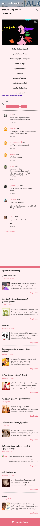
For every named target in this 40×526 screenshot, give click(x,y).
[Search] (37, 4)
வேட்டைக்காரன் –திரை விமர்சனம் (14, 375)
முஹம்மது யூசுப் (15, 185)
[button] (37, 10)
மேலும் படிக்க (34, 293)
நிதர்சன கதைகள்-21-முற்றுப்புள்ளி (15, 422)
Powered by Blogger (21, 522)
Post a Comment (9, 231)
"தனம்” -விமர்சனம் (9, 275)
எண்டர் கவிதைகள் (13, 106)
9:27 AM (12, 160)
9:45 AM (12, 226)
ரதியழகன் (13, 199)
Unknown (13, 128)
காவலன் (5, 496)
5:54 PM (12, 193)
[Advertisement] (20, 248)
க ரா (11, 114)
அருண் (12, 166)
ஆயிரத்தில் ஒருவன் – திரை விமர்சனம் (16, 398)
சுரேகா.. (12, 217)
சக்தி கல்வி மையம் (16, 142)
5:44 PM (12, 179)
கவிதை (23, 106)
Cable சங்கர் (13, 3)
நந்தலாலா (5, 325)
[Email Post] (7, 102)
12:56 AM (13, 122)
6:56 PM (12, 211)
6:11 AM (12, 136)
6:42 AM (12, 148)
